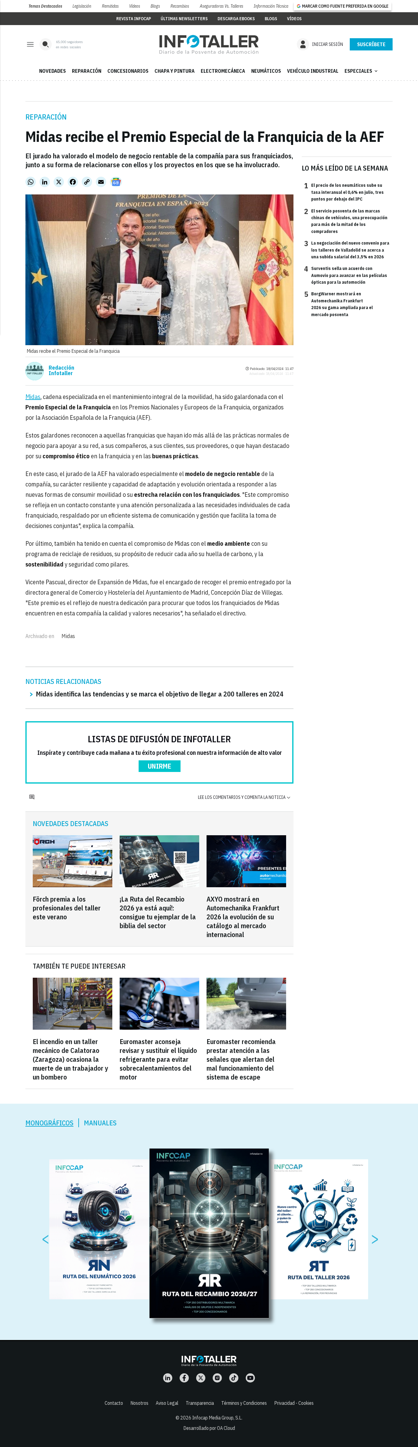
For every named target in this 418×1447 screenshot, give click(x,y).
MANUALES (100, 1122)
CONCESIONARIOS (127, 71)
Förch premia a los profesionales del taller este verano (67, 908)
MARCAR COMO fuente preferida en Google (345, 6)
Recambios (179, 6)
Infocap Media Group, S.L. (217, 1418)
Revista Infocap (133, 18)
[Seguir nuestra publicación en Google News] (116, 182)
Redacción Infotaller (61, 370)
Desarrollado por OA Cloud (209, 1428)
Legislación (82, 6)
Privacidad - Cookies (294, 1403)
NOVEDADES (52, 71)
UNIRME (159, 766)
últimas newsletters (184, 18)
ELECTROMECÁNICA (223, 71)
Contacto (114, 1403)
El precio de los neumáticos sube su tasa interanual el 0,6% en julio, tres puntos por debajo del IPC (344, 192)
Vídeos (134, 6)
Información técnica (271, 6)
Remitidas (110, 6)
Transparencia (200, 1403)
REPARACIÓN (86, 71)
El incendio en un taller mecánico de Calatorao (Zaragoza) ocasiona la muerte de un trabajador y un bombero (70, 1059)
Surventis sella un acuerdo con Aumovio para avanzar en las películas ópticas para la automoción (345, 275)
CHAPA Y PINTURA (175, 71)
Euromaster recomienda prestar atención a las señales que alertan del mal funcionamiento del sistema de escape (241, 1059)
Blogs (155, 6)
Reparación (46, 117)
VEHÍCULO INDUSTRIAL (312, 71)
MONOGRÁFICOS (49, 1122)
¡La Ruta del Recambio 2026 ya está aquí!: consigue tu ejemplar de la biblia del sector (158, 912)
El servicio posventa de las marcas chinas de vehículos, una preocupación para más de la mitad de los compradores (345, 221)
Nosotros (139, 1403)
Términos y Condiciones (244, 1403)
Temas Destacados (45, 6)
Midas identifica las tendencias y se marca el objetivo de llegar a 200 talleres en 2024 (159, 693)
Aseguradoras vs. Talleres (221, 6)
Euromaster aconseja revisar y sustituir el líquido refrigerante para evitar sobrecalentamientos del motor (158, 1059)
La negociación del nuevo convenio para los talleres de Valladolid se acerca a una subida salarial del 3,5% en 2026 (346, 250)
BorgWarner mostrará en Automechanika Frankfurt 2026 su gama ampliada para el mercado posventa (338, 303)
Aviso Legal (167, 1403)
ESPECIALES (362, 71)
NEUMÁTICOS (266, 71)
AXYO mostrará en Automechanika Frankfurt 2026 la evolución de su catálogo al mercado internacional (243, 917)
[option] (209, 1234)
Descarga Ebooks (236, 18)
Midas (32, 397)
